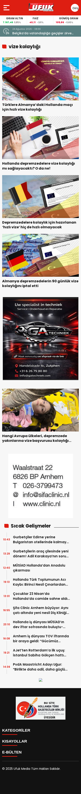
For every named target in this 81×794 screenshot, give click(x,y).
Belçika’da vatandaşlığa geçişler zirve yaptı (41, 33)
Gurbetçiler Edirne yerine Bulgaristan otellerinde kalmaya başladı (41, 539)
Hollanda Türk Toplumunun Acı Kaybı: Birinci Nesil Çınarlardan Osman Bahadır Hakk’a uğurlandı (41, 582)
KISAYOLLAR (14, 741)
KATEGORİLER (16, 730)
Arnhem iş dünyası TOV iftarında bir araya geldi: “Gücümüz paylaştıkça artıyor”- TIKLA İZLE (41, 639)
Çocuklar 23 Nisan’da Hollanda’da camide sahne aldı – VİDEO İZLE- (40, 596)
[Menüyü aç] (7, 7)
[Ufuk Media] (41, 7)
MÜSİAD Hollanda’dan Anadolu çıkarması (39, 568)
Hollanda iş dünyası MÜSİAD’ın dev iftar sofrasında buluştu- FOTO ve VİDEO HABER (38, 624)
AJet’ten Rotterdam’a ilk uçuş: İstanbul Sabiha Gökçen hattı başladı (39, 653)
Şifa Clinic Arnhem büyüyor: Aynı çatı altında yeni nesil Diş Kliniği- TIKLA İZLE (40, 610)
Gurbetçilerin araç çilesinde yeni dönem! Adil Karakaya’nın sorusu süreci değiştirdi (41, 554)
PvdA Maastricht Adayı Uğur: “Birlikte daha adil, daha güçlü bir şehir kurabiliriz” (39, 667)
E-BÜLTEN (12, 752)
